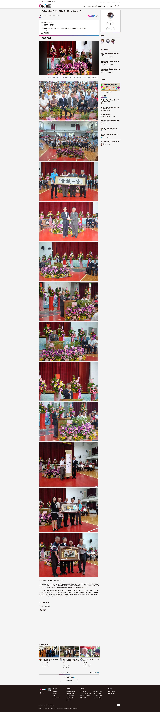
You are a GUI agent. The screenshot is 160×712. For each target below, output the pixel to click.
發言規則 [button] (97, 673)
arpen (64, 664)
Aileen (104, 103)
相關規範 (55, 693)
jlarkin (102, 43)
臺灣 (45, 22)
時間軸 (54, 695)
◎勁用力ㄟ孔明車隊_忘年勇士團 (91, 659)
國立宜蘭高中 (47, 28)
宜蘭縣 (48, 22)
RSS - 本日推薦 (111, 693)
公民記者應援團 (70, 695)
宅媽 (113, 43)
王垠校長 (53, 28)
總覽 (83, 6)
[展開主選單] (118, 6)
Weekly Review (56, 698)
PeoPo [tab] (64, 673)
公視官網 (113, 2)
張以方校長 (58, 28)
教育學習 (46, 25)
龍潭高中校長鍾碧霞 (71, 28)
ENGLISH (108, 2)
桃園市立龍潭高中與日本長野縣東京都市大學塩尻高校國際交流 (71, 660)
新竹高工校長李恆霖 (81, 28)
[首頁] (45, 6)
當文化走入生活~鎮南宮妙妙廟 (109, 128)
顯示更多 (46, 30)
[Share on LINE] (48, 38)
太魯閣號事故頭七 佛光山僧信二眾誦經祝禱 (50, 659)
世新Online (105, 123)
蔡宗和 (104, 110)
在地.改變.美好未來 (98, 695)
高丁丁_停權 (45, 662)
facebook (40, 693)
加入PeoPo (102, 2)
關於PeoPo (55, 691)
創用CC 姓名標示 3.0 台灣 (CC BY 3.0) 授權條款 (47, 33)
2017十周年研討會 (98, 693)
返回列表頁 (69, 680)
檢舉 (98, 15)
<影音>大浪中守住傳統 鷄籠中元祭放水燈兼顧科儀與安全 (110, 108)
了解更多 (110, 28)
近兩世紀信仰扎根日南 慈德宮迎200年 (110, 135)
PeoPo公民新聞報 (71, 691)
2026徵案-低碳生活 (98, 691)
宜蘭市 (51, 22)
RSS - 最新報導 (111, 691)
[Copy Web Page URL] (50, 38)
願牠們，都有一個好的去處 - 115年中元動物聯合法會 (110, 100)
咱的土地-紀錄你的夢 (85, 695)
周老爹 (104, 144)
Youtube (44, 693)
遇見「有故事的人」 (98, 698)
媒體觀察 (52, 25)
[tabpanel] (69, 677)
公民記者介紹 (70, 698)
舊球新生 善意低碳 (106, 115)
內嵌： (42, 77)
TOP (119, 705)
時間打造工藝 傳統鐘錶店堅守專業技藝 (110, 121)
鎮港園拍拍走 (106, 130)
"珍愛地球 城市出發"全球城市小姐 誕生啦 (110, 142)
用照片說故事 (83, 698)
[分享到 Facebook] (43, 38)
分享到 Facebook (97, 43)
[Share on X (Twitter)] (45, 38)
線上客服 (118, 2)
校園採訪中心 (101, 6)
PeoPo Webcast (106, 116)
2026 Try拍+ (83, 691)
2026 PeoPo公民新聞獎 (85, 693)
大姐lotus (85, 662)
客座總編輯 (69, 700)
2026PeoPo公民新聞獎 (106, 92)
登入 (74, 677)
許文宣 (104, 137)
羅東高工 (63, 28)
